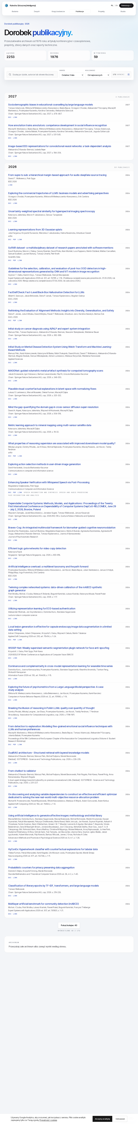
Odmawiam (120, 1119)
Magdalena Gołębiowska (18, 486)
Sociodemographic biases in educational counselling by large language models (50, 104)
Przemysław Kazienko (28, 110)
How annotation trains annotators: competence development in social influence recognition (57, 125)
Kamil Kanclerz (95, 693)
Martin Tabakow (79, 633)
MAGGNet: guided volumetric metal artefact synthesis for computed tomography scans (55, 370)
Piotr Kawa (38, 651)
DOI (9, 117)
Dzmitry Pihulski (29, 447)
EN (116, 5)
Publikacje (80, 11)
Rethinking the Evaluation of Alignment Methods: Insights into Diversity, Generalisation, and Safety (61, 310)
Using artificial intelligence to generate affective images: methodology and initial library (55, 815)
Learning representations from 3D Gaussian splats (35, 229)
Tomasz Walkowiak (43, 275)
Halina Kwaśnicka (68, 233)
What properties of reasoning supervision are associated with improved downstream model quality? (61, 443)
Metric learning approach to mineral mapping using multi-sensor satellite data (49, 425)
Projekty (101, 11)
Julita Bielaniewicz (51, 693)
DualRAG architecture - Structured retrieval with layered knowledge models (48, 752)
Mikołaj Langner (15, 447)
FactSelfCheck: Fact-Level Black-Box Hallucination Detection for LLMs (46, 292)
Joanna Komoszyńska (31, 669)
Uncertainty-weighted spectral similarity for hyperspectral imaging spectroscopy (51, 211)
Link (15, 117)
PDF (14, 239)
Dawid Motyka (40, 314)
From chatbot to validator (22, 770)
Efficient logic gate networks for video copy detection (37, 548)
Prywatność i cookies (48, 1120)
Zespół (36, 11)
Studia (122, 11)
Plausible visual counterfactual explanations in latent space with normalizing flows (52, 388)
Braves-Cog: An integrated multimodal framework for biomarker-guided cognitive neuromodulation (61, 527)
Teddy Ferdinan (82, 711)
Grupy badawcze (58, 11)
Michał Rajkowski (54, 447)
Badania (15, 11)
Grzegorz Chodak (79, 108)
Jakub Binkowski (31, 296)
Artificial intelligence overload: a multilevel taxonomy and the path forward (48, 566)
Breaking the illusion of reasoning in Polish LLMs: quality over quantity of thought (51, 708)
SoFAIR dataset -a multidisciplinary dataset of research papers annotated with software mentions (60, 247)
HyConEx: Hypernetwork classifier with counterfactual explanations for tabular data (53, 849)
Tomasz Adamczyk (16, 108)
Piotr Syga (31, 178)
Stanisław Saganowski (66, 612)
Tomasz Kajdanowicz (61, 296)
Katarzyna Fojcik (15, 552)
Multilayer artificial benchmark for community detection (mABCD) (43, 903)
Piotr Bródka (13, 594)
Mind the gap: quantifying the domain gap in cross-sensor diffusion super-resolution (53, 407)
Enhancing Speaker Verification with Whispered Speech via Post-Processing (48, 482)
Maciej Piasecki (88, 447)
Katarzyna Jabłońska (17, 215)
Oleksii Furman (48, 392)
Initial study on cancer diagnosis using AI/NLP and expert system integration (49, 328)
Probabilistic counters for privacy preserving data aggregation (41, 867)
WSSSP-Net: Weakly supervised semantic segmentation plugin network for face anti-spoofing (58, 647)
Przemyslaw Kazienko (55, 711)
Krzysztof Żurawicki (30, 233)
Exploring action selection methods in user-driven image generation (44, 464)
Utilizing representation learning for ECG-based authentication (41, 608)
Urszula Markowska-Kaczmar (75, 374)
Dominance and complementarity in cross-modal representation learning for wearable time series (60, 666)
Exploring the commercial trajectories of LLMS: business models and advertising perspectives (58, 193)
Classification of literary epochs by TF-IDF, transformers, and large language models (53, 885)
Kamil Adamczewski (28, 353)
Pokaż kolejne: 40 (69, 925)
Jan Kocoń (100, 447)
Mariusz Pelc (13, 332)
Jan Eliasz (41, 711)
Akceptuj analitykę (102, 1119)
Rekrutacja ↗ (126, 5)
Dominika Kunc (50, 612)
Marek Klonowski (45, 871)
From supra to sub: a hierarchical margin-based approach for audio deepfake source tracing (57, 175)
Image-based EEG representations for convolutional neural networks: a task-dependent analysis (59, 146)
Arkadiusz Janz (71, 314)
